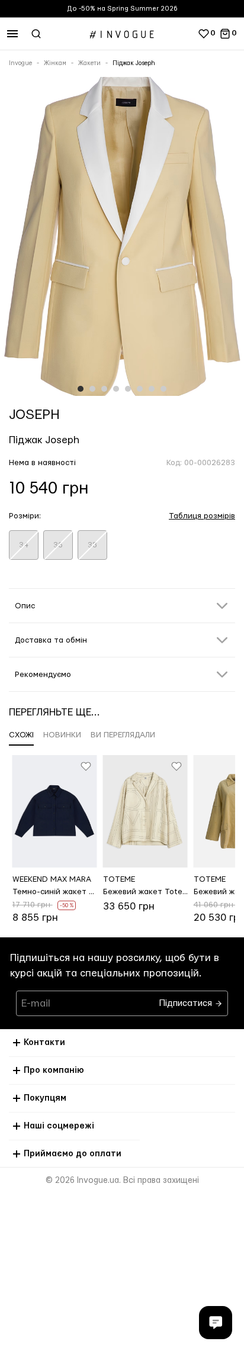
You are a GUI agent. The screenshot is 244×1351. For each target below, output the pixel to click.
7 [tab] (152, 389)
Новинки (62, 735)
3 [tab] (104, 389)
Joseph (34, 414)
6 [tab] (140, 389)
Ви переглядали (123, 735)
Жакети (89, 63)
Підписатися (186, 1000)
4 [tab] (116, 389)
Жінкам (55, 63)
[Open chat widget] (215, 1322)
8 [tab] (163, 389)
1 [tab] (81, 389)
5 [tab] (128, 389)
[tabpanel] (122, 239)
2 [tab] (92, 389)
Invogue (20, 63)
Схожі (21, 735)
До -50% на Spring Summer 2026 (122, 8)
